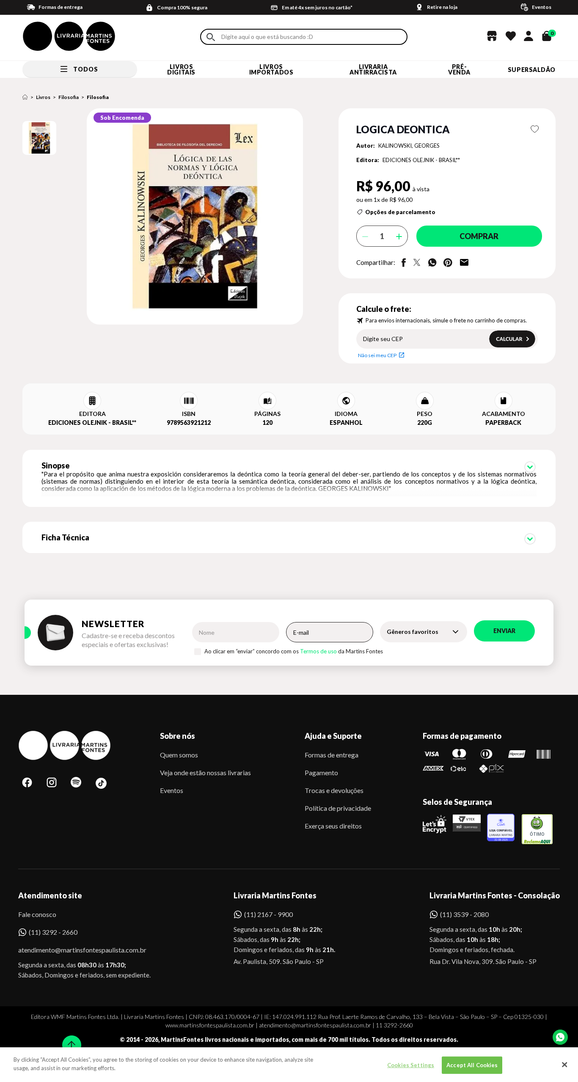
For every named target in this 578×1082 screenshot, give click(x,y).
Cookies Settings (410, 1065)
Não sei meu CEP (377, 355)
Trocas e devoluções (334, 790)
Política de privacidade (338, 808)
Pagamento (321, 772)
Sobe (69, 1039)
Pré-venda (459, 69)
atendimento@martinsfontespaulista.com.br (74, 950)
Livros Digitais (181, 69)
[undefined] (165, 217)
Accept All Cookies (472, 1065)
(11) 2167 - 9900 (268, 914)
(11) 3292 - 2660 (53, 932)
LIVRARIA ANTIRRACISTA (373, 69)
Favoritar (535, 129)
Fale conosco (37, 914)
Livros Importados (271, 69)
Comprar (479, 236)
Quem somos (179, 755)
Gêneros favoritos (412, 631)
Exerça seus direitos (333, 826)
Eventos (171, 790)
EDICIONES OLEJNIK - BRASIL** (421, 160)
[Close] (564, 1064)
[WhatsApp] (560, 1037)
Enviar (504, 630)
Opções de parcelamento (400, 212)
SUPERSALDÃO (532, 69)
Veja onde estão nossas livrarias (205, 772)
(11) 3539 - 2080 (464, 914)
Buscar (210, 37)
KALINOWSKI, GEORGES (409, 145)
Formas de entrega (331, 755)
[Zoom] (39, 138)
